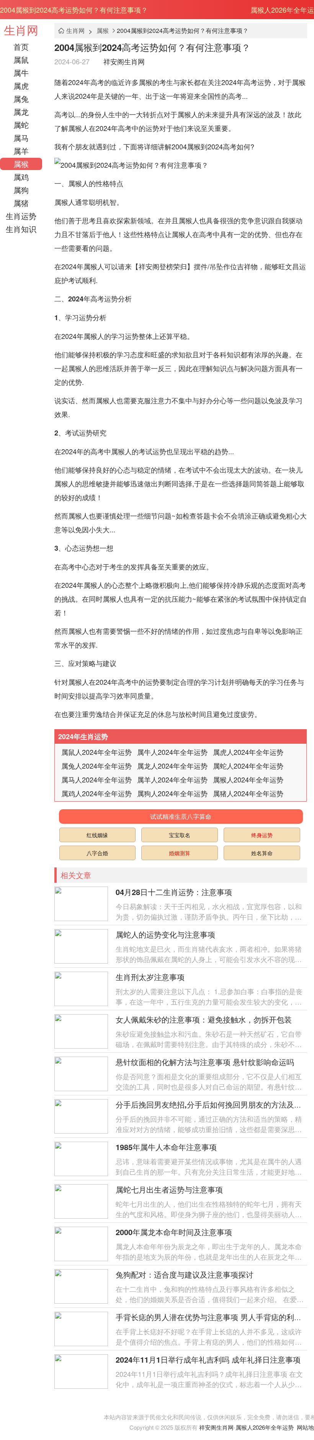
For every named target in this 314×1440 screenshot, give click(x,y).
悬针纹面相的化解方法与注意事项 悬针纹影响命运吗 (205, 1061)
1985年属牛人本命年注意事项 (166, 1146)
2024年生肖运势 (83, 736)
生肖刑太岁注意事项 (150, 976)
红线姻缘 (97, 835)
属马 (21, 137)
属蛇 (21, 124)
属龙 (21, 111)
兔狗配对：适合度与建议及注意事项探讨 (184, 1274)
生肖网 (21, 29)
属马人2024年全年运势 (96, 779)
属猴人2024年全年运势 (248, 779)
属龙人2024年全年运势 (172, 766)
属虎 (21, 85)
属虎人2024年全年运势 (248, 752)
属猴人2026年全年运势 (265, 1427)
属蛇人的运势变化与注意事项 (165, 934)
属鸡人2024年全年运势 (96, 793)
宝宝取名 (179, 835)
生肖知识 (21, 228)
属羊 (21, 150)
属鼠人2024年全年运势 (96, 752)
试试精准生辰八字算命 (180, 816)
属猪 (21, 202)
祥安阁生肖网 (124, 61)
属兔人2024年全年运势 (96, 766)
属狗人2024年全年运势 (172, 793)
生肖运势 (21, 215)
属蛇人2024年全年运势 (248, 766)
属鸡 (21, 176)
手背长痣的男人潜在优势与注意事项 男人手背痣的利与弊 (212, 1316)
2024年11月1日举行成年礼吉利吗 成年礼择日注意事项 (208, 1359)
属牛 (21, 72)
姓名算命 (262, 853)
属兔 (21, 98)
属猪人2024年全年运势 (248, 793)
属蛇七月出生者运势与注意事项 (169, 1189)
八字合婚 (97, 853)
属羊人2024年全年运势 (172, 779)
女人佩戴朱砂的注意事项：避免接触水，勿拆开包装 (204, 1019)
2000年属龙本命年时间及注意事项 (174, 1231)
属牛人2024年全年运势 (172, 752)
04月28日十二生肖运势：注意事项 (174, 891)
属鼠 (21, 59)
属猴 (21, 163)
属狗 (21, 189)
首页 (21, 46)
